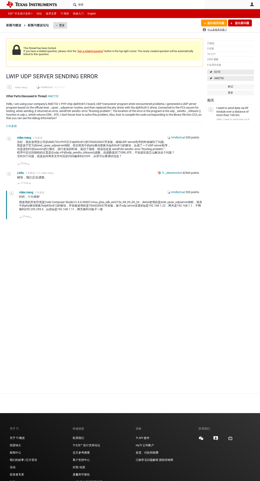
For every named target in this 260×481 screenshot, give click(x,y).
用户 (252, 4)
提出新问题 (241, 23)
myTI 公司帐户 (145, 445)
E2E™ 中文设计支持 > (20, 13)
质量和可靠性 (81, 474)
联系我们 (78, 438)
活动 (12, 467)
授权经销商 (166, 459)
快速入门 (78, 13)
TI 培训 (65, 13)
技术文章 (51, 13)
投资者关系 (17, 474)
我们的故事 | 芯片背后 (23, 459)
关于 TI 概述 (17, 438)
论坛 (39, 13)
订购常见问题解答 (147, 459)
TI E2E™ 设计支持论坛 (86, 445)
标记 (230, 86)
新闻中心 (15, 452)
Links (20, 172)
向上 (19, 164)
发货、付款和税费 (147, 452)
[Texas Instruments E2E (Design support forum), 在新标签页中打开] (215, 439)
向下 (28, 164)
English (92, 13)
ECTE (217, 71)
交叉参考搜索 (81, 452)
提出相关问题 (215, 23)
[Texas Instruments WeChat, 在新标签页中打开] (201, 439)
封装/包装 (79, 467)
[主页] (34, 4)
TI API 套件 (143, 438)
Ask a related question (90, 51)
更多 (62, 25)
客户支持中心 (81, 459)
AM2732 (219, 78)
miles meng (21, 87)
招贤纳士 (15, 445)
